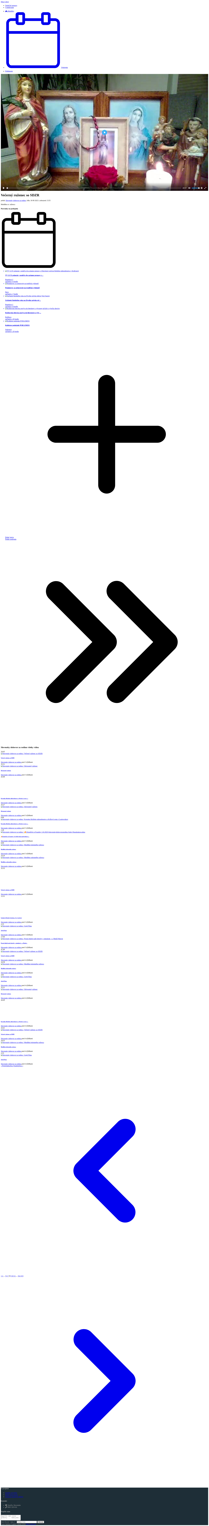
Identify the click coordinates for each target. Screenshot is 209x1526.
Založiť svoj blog (11, 1493)
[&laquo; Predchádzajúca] (104, 1274)
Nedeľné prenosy (11, 5)
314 (19, 1276)
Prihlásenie (9, 71)
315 (22, 1276)
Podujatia (64, 67)
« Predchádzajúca (7, 1066)
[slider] (94, 188)
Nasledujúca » (18, 1066)
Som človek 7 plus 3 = (9, 1522)
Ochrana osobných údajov (14, 1497)
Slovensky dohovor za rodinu (16, 200)
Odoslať (40, 1522)
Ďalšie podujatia (10, 539)
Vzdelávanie (9, 7)
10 (13, 1276)
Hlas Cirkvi (5, 2)
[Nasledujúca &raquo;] (104, 1484)
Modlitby (10, 11)
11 (15, 1276)
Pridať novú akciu (11, 1495)
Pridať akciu (9, 537)
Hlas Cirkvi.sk (31, 1524)
